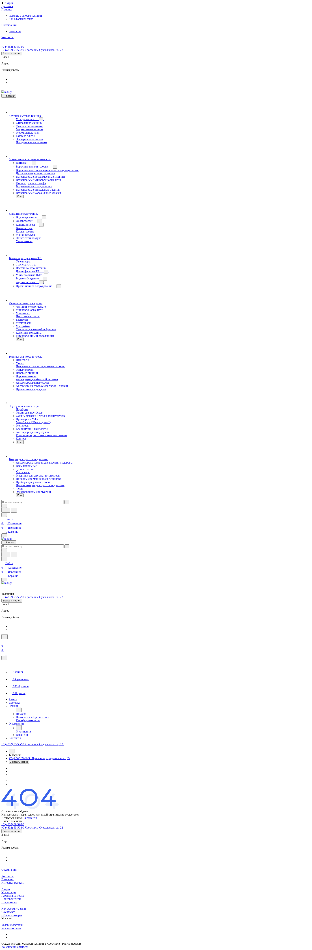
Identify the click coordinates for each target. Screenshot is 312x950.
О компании (9, 869)
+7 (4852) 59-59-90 (12, 46)
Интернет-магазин (12, 882)
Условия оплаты (11, 928)
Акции (5, 889)
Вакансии (7, 879)
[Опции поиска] (4, 506)
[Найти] (14, 510)
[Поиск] (4, 636)
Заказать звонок (12, 53)
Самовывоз (8, 911)
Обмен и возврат (11, 915)
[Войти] (3, 641)
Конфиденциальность (14, 946)
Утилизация (8, 892)
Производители (11, 898)
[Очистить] (66, 502)
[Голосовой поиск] (5, 510)
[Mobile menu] (4, 579)
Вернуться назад (11, 817)
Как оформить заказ (13, 908)
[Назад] (19, 710)
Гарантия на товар (12, 895)
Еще (19, 196)
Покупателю (9, 902)
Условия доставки (12, 924)
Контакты (7, 876)
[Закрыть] (4, 658)
